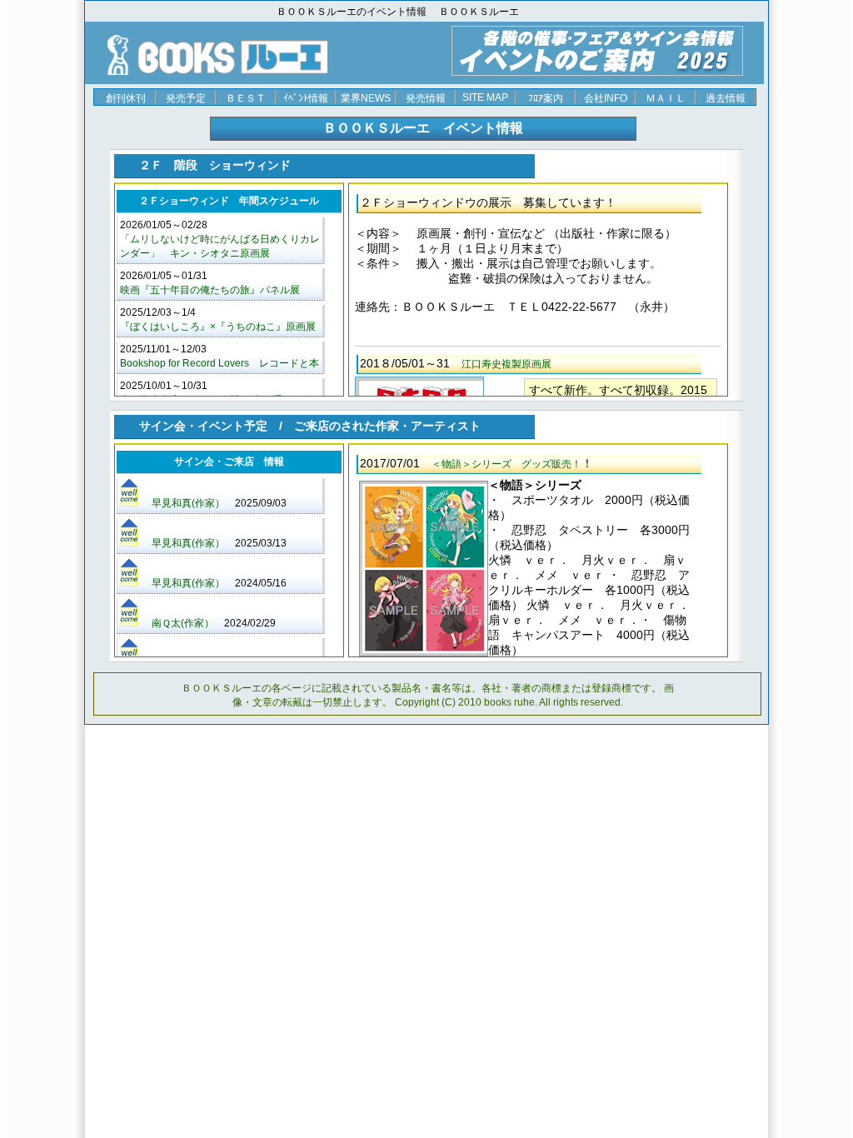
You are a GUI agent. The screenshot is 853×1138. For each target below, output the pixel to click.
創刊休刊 (126, 98)
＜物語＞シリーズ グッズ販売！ (506, 464)
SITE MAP (485, 97)
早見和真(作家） (188, 503)
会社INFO (605, 98)
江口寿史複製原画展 (506, 364)
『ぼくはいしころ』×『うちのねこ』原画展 (218, 326)
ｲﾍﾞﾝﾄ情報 (305, 98)
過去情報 (726, 98)
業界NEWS (366, 98)
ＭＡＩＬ (666, 98)
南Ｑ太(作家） (183, 623)
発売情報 (426, 98)
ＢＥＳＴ (246, 98)
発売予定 (186, 98)
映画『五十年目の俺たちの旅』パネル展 (210, 290)
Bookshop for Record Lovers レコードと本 (219, 363)
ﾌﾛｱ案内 (545, 98)
